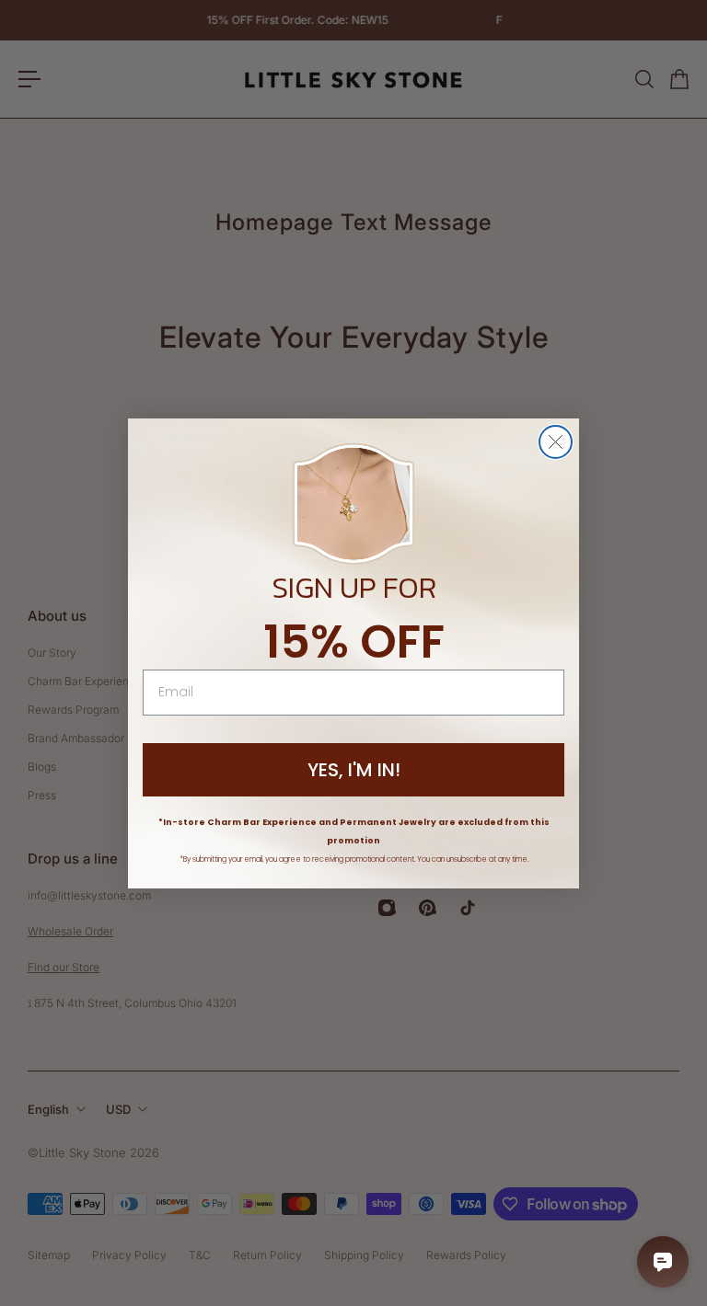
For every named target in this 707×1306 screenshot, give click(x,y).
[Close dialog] (555, 442)
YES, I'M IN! (353, 770)
